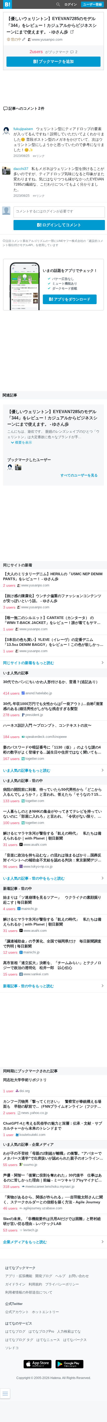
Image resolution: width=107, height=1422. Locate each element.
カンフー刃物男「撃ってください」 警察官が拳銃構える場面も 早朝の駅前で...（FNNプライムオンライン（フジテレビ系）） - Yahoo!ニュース (52, 1106)
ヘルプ (60, 1276)
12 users (10, 952)
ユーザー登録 (92, 4)
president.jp (34, 715)
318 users (11, 1187)
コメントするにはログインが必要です (44, 211)
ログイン (70, 4)
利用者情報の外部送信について (28, 1292)
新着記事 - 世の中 (17, 888)
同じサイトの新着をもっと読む (28, 663)
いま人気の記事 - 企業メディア (28, 1144)
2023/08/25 (22, 155)
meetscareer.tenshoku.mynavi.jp (49, 1186)
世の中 (16, 39)
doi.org (24, 1091)
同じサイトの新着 (17, 565)
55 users (10, 1165)
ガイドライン (15, 1284)
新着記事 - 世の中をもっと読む (28, 986)
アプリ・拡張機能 (18, 1276)
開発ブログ (43, 1276)
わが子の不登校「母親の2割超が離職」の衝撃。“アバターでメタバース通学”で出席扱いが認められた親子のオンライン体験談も (53, 1158)
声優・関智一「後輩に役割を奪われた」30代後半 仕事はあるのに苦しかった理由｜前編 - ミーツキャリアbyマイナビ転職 (52, 1180)
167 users (11, 759)
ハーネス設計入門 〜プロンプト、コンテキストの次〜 (47, 725)
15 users (10, 974)
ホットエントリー (45, 1312)
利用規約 (35, 1284)
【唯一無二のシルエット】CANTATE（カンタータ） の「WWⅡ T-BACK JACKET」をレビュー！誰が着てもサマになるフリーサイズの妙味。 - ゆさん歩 (52, 623)
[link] (10, 467)
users (37, 51)
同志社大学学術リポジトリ (25, 1080)
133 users (11, 801)
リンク (40, 155)
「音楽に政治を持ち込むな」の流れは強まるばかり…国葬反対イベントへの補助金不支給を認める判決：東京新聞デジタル (52, 860)
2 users (9, 585)
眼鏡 (48, 431)
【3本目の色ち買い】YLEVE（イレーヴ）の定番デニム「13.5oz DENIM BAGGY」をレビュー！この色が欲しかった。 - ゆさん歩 (51, 645)
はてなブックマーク (20, 1268)
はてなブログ (15, 1331)
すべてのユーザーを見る (79, 475)
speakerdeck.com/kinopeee (46, 737)
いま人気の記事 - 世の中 (23, 781)
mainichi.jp (29, 909)
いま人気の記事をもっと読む (26, 770)
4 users (9, 909)
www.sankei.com (36, 974)
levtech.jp (30, 1230)
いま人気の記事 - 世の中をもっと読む (34, 878)
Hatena (55, 1378)
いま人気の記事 (16, 673)
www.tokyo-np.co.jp (37, 866)
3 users (9, 607)
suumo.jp (30, 1165)
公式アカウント (17, 1312)
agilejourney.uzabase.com (42, 1208)
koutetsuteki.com (32, 1135)
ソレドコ (12, 1348)
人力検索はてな (69, 1331)
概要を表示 (23, 442)
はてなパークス (75, 1340)
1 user (8, 629)
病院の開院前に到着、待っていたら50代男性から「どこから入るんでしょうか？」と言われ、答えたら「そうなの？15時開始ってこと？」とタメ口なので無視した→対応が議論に (52, 794)
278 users (11, 715)
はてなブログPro (41, 1331)
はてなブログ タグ (19, 1340)
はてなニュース (48, 1340)
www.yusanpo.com (47, 39)
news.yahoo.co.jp (34, 1113)
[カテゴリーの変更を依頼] (24, 39)
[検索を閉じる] (58, 4)
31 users (10, 845)
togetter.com (34, 759)
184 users (11, 737)
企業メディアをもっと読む (25, 1242)
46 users (10, 1208)
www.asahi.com (35, 845)
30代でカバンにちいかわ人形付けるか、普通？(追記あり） (51, 682)
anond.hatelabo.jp (38, 693)
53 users (10, 1230)
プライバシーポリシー (62, 1284)
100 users (11, 823)
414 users (11, 693)
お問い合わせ (79, 1276)
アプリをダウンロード (72, 299)
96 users (10, 867)
